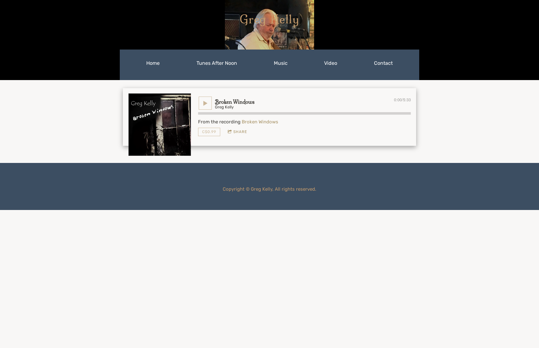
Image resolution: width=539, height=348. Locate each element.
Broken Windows (260, 122)
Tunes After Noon (217, 63)
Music (281, 63)
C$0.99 (209, 132)
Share (240, 132)
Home (153, 63)
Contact (383, 63)
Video (330, 63)
